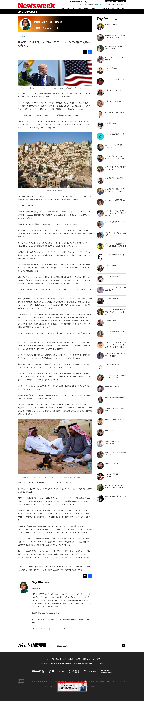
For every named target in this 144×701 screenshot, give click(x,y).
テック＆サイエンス (83, 8)
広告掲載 (78, 659)
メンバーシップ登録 (67, 659)
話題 (113, 8)
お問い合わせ (86, 659)
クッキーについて (54, 663)
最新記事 (90, 4)
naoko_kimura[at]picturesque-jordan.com (54, 629)
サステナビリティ (121, 8)
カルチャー (94, 8)
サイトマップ (99, 663)
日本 (74, 8)
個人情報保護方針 (66, 663)
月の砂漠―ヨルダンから (46, 619)
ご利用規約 (44, 663)
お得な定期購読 (120, 1)
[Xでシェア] (85, 52)
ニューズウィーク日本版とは (51, 659)
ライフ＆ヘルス (104, 8)
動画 (113, 4)
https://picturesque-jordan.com (50, 613)
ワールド (61, 8)
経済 (68, 8)
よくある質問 (96, 659)
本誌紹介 (109, 1)
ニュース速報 (106, 4)
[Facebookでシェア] (90, 52)
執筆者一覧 (98, 4)
